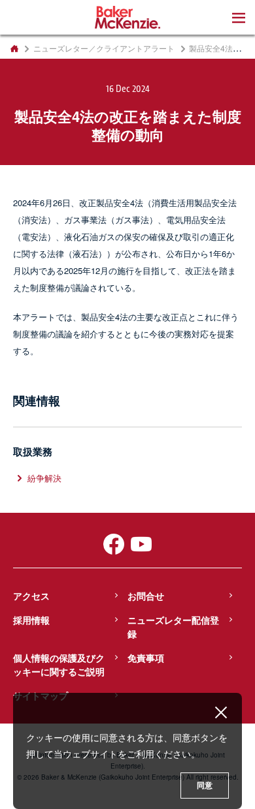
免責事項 (146, 657)
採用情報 (31, 619)
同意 (204, 785)
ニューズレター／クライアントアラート (104, 48)
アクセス (31, 595)
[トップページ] (14, 48)
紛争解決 (44, 478)
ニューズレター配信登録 (173, 626)
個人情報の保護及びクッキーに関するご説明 (59, 664)
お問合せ (146, 595)
